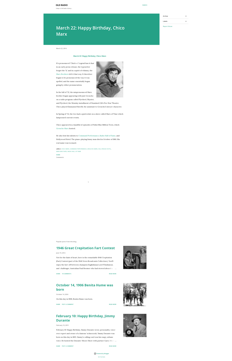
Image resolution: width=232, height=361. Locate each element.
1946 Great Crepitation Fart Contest (85, 248)
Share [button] (58, 155)
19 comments (66, 274)
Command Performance (88, 136)
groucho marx (92, 149)
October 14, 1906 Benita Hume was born (84, 287)
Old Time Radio (101, 357)
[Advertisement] (86, 218)
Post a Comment (68, 304)
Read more (112, 274)
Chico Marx (101, 56)
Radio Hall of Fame (108, 136)
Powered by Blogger (102, 353)
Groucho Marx (62, 128)
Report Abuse (167, 26)
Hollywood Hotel (104, 149)
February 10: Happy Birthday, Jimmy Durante (85, 318)
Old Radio (62, 5)
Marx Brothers (62, 74)
